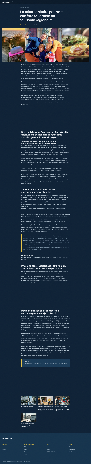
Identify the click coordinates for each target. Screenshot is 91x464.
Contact (48, 449)
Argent (84, 1)
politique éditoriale (27, 461)
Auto (74, 1)
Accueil (22, 7)
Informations (57, 1)
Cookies (70, 451)
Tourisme (64, 1)
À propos (48, 446)
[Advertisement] (45, 117)
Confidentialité (72, 449)
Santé (69, 1)
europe (27, 7)
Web (88, 1)
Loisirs (78, 1)
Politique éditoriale (51, 451)
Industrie (26, 454)
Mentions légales (72, 446)
